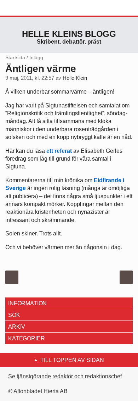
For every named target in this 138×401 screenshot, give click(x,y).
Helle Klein (75, 78)
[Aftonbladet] (31, 8)
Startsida (15, 57)
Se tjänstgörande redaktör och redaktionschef (65, 376)
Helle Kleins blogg (69, 34)
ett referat (59, 151)
